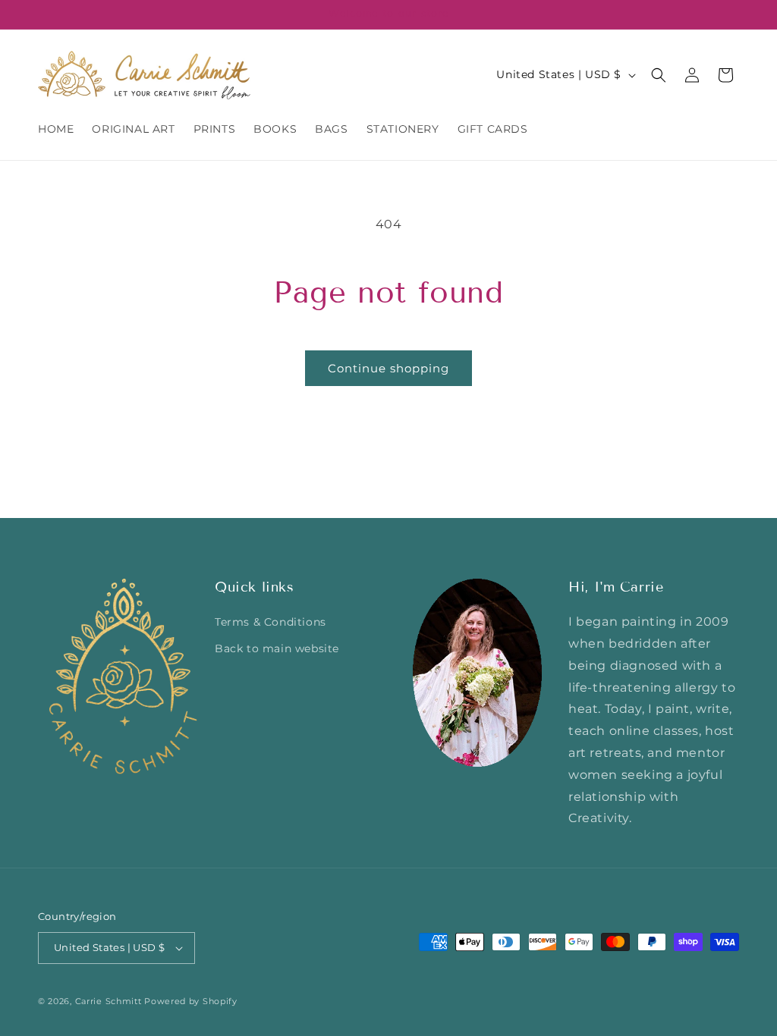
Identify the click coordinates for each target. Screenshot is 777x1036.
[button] (658, 75)
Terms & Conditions (270, 622)
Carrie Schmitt (108, 1001)
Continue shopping (388, 368)
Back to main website (277, 648)
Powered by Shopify (191, 1001)
